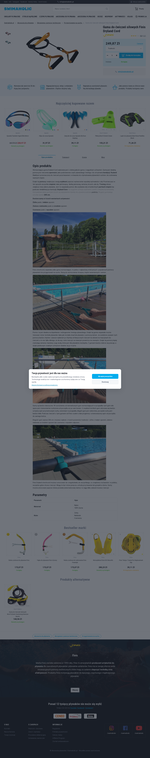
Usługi (130, 17)
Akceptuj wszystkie (105, 376)
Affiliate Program (58, 738)
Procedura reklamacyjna (37, 735)
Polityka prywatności (60, 732)
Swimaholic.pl (9, 23)
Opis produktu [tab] (47, 157)
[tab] (65, 157)
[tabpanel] (75, 340)
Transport (140, 43)
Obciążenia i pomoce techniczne (49, 23)
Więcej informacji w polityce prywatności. (45, 385)
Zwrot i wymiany (34, 732)
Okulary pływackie (12, 17)
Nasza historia (9, 732)
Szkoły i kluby (57, 735)
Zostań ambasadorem (60, 741)
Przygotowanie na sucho (73, 23)
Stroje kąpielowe (29, 17)
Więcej (75, 690)
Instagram (89, 708)
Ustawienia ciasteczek (36, 738)
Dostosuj (105, 382)
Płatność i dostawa (35, 729)
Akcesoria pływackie (86, 17)
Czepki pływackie (46, 17)
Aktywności (120, 17)
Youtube (73, 708)
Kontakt (7, 729)
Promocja (142, 17)
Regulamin (56, 729)
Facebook (80, 708)
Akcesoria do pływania (65, 17)
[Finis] (108, 35)
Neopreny (109, 17)
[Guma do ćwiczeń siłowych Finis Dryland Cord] (8, 33)
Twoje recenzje (9, 735)
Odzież (100, 17)
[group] (17, 128)
